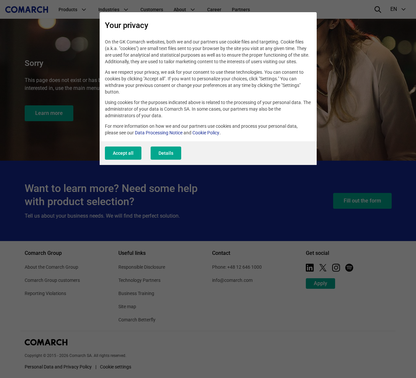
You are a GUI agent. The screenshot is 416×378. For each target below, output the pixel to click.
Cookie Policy (205, 132)
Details (166, 153)
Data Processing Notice (159, 132)
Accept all (123, 153)
